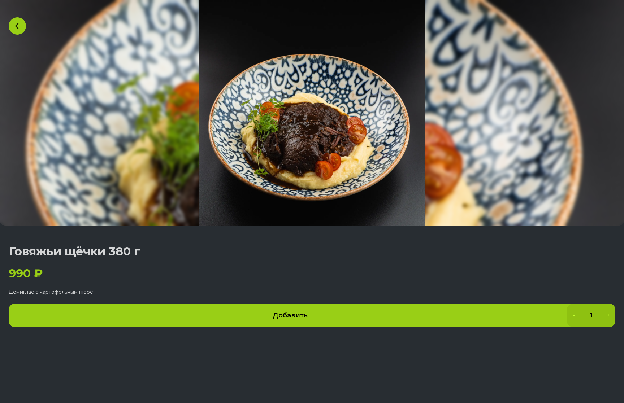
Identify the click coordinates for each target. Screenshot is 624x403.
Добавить (290, 315)
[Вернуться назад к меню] (17, 26)
